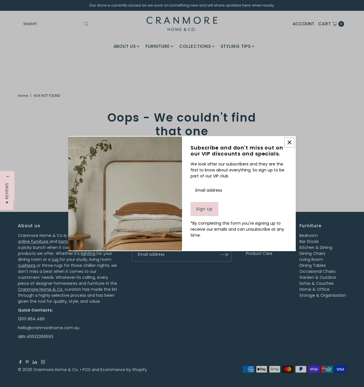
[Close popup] (289, 142)
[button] (6, 193)
